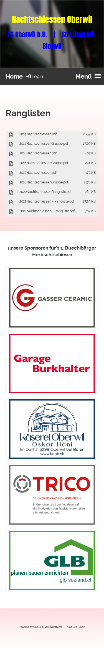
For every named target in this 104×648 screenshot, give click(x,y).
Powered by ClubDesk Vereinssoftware (40, 626)
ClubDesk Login (76, 626)
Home (14, 76)
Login (37, 76)
